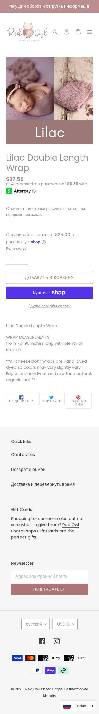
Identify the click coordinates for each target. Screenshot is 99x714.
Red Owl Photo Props (44, 689)
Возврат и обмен (28, 469)
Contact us (23, 454)
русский (34, 624)
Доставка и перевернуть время (43, 484)
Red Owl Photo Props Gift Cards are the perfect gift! (45, 531)
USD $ (63, 624)
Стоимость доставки (25, 208)
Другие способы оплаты (49, 306)
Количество (16, 248)
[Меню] (89, 32)
